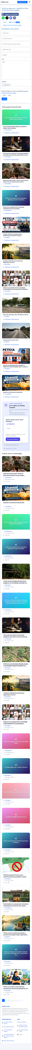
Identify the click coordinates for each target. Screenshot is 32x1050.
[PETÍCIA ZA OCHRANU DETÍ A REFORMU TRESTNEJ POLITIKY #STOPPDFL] (16, 202)
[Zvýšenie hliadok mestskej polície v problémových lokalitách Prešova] (16, 229)
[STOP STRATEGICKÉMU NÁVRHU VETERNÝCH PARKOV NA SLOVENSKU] (16, 122)
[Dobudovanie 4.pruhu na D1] (16, 334)
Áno (4, 95)
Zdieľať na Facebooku (11, 14)
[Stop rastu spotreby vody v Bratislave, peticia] (16, 309)
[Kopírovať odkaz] (14, 17)
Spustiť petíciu (22, 2)
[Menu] (29, 2)
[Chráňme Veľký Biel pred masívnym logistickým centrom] (16, 256)
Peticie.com (4, 2)
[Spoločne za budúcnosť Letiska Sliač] (16, 387)
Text (3, 59)
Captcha (4, 81)
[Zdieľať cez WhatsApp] (3, 17)
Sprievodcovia (6, 1019)
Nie (9, 95)
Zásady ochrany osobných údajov (12, 25)
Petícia (5, 22)
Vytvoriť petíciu (13, 439)
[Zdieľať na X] (7, 17)
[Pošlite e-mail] (10, 17)
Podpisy (15, 22)
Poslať (4, 99)
